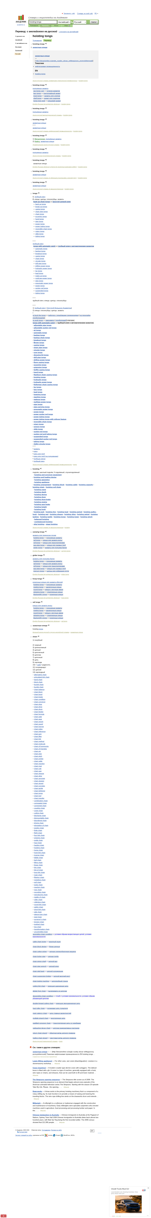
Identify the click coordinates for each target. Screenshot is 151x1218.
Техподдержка (46, 1130)
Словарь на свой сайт (85, 13)
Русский (17, 54)
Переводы (45, 25)
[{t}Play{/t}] (46, 43)
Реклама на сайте (56, 1130)
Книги (56, 25)
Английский (18, 39)
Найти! (93, 22)
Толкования (34, 25)
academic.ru (21, 25)
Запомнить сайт (69, 13)
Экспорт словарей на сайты (23, 1135)
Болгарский (18, 50)
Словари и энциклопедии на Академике (47, 17)
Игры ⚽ (67, 25)
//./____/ (64, 61)
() (46, 456)
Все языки (18, 47)
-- (55, 81)
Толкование (37, 40)
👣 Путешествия (22, 1132)
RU (96, 13)
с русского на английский (68, 32)
